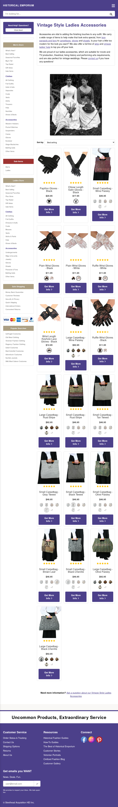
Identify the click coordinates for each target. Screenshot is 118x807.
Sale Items (9, 71)
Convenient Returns (13, 309)
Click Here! (18, 30)
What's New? (10, 50)
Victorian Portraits (52, 754)
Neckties (9, 111)
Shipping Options (11, 746)
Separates (9, 90)
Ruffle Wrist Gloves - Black (102, 339)
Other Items (10, 151)
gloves (75, 40)
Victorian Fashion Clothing (15, 340)
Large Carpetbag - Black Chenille (49, 647)
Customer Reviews (13, 295)
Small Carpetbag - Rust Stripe (76, 416)
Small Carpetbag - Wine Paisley (103, 189)
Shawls (8, 266)
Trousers (9, 104)
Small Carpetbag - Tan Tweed (103, 416)
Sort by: (40, 142)
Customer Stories (51, 750)
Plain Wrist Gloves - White (76, 267)
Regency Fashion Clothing (15, 344)
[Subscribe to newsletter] (37, 784)
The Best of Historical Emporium (59, 746)
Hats (7, 107)
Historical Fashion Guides (55, 737)
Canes (8, 134)
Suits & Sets (10, 87)
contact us (93, 58)
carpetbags (65, 40)
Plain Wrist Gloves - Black (49, 267)
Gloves (8, 137)
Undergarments (11, 252)
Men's (8, 167)
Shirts (8, 101)
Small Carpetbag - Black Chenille (76, 570)
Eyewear (9, 140)
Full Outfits (10, 83)
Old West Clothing (12, 337)
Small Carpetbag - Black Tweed (76, 493)
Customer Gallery (52, 763)
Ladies (8, 170)
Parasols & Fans (12, 269)
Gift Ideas (9, 67)
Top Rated (9, 64)
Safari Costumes (12, 347)
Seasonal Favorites (13, 57)
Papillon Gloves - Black (49, 189)
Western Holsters (12, 123)
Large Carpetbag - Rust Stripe (49, 416)
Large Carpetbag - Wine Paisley (76, 339)
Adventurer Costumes (14, 354)
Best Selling (10, 54)
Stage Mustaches (12, 144)
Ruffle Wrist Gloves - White (102, 267)
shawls (86, 40)
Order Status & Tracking (14, 737)
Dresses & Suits (12, 222)
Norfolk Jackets (11, 358)
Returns (7, 750)
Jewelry (8, 259)
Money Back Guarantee (14, 292)
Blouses (9, 229)
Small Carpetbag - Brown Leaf (49, 570)
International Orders (13, 306)
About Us (7, 754)
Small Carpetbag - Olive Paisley (103, 493)
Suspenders (10, 130)
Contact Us (8, 742)
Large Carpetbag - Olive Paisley (103, 570)
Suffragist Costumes (13, 333)
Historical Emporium (18, 5)
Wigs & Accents (11, 256)
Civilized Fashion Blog (54, 759)
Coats (8, 94)
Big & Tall (9, 60)
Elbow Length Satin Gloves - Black (76, 190)
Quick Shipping (11, 302)
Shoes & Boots (11, 114)
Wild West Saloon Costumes (16, 361)
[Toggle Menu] (112, 5)
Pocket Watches (12, 127)
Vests (8, 97)
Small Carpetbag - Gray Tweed (49, 493)
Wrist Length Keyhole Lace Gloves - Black (49, 339)
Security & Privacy (12, 299)
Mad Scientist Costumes (15, 351)
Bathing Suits (10, 147)
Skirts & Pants (11, 236)
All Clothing (10, 80)
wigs (97, 43)
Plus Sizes (9, 196)
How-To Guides (50, 742)
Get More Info (49, 211)
